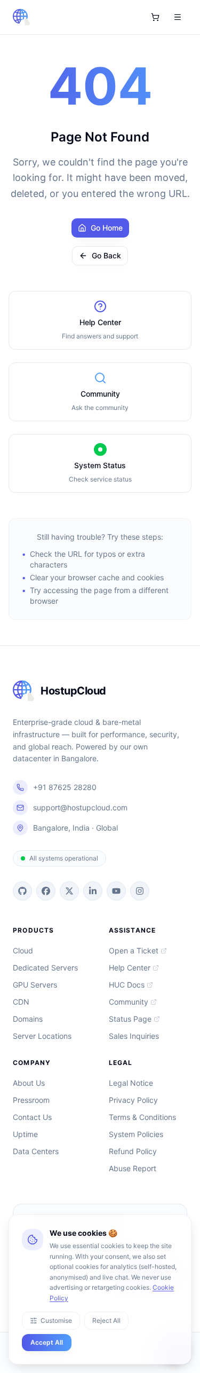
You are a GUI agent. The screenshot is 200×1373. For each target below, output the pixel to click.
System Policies (136, 1134)
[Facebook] (45, 891)
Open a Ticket (133, 950)
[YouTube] (116, 891)
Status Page (130, 1018)
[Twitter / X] (69, 891)
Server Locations (42, 1035)
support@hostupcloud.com (80, 807)
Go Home (107, 227)
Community (128, 1001)
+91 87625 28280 (65, 787)
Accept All (46, 1342)
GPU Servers (35, 984)
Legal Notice (131, 1082)
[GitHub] (22, 891)
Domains (28, 1018)
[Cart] (155, 17)
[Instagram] (139, 891)
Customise (56, 1320)
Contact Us (32, 1117)
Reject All (106, 1320)
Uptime (25, 1134)
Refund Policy (133, 1151)
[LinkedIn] (92, 891)
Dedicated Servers (45, 967)
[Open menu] (177, 17)
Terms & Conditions (142, 1117)
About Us (29, 1082)
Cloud (23, 950)
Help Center (129, 967)
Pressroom (31, 1099)
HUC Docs (127, 984)
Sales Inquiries (134, 1035)
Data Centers (36, 1151)
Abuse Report (132, 1168)
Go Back (106, 255)
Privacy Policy (133, 1099)
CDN (21, 1001)
